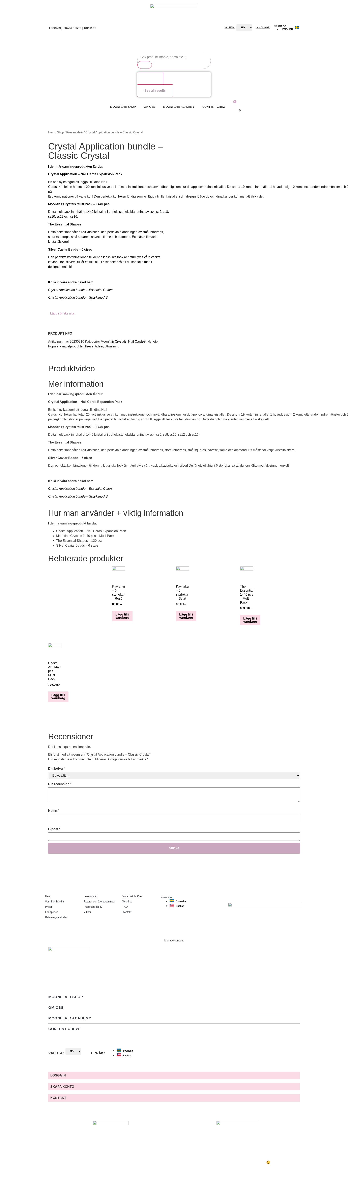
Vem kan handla (54, 901)
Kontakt (127, 912)
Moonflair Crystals (113, 341)
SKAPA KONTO (62, 1086)
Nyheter (152, 341)
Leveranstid (90, 896)
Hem (51, 132)
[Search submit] (144, 65)
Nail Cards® (137, 341)
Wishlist (127, 901)
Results (150, 78)
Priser (48, 906)
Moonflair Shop (123, 106)
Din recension (59, 784)
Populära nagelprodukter (65, 346)
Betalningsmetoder (56, 917)
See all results (155, 90)
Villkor (87, 912)
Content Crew (213, 106)
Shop (60, 132)
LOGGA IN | (55, 28)
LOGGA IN (58, 1075)
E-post (54, 829)
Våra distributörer (132, 896)
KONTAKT (90, 28)
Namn (53, 810)
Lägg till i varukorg (122, 616)
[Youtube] (299, 896)
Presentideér (74, 132)
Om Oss (149, 106)
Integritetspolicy (93, 906)
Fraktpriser (51, 912)
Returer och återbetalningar (99, 901)
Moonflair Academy (178, 106)
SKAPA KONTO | (73, 28)
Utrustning (112, 346)
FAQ (125, 906)
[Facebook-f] (291, 896)
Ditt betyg (56, 768)
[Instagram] (283, 896)
